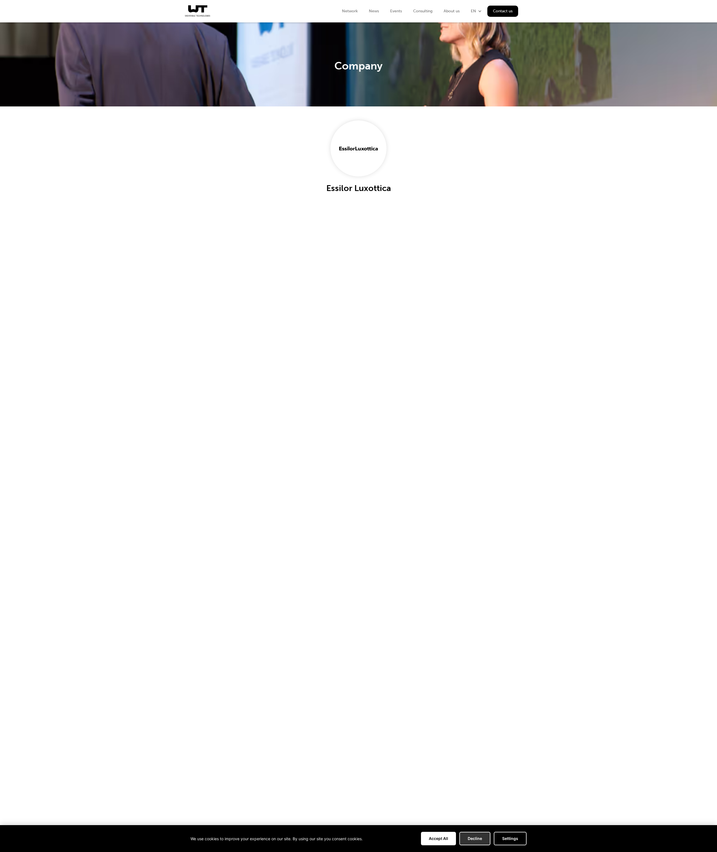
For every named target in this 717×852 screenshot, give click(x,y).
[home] (197, 11)
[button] (476, 11)
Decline (475, 838)
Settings (510, 838)
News (374, 11)
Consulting (422, 11)
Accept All (438, 838)
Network (350, 11)
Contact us (503, 11)
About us (452, 11)
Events (396, 11)
